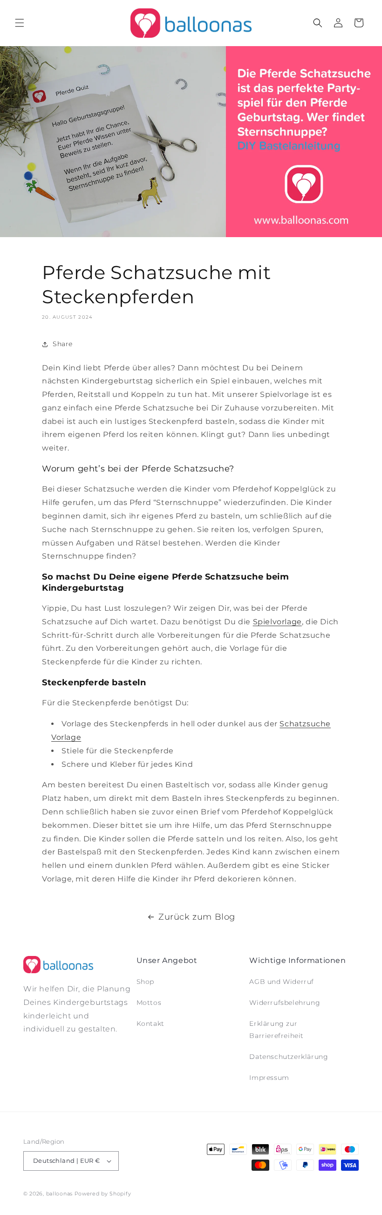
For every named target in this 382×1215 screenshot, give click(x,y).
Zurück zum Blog (196, 917)
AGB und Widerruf (281, 981)
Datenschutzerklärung (288, 1056)
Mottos (149, 1002)
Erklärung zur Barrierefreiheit (276, 1029)
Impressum (269, 1077)
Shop (145, 981)
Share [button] (63, 344)
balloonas (59, 1193)
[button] (19, 23)
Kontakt (150, 1023)
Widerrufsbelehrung (284, 1002)
